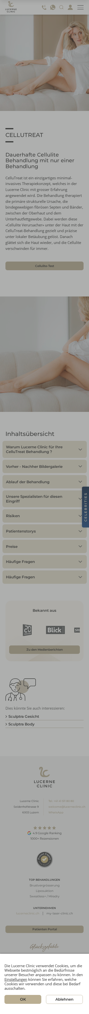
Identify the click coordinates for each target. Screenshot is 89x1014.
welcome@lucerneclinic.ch (66, 806)
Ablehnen (64, 999)
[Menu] (80, 7)
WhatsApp (56, 812)
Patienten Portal (44, 929)
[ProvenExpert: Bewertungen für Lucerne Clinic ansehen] (44, 859)
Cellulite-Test (44, 266)
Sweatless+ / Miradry (45, 896)
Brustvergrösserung (45, 885)
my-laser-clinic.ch (59, 913)
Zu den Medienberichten (44, 649)
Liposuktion (44, 891)
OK (23, 999)
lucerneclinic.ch (27, 913)
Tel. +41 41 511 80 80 (61, 801)
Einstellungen (15, 979)
